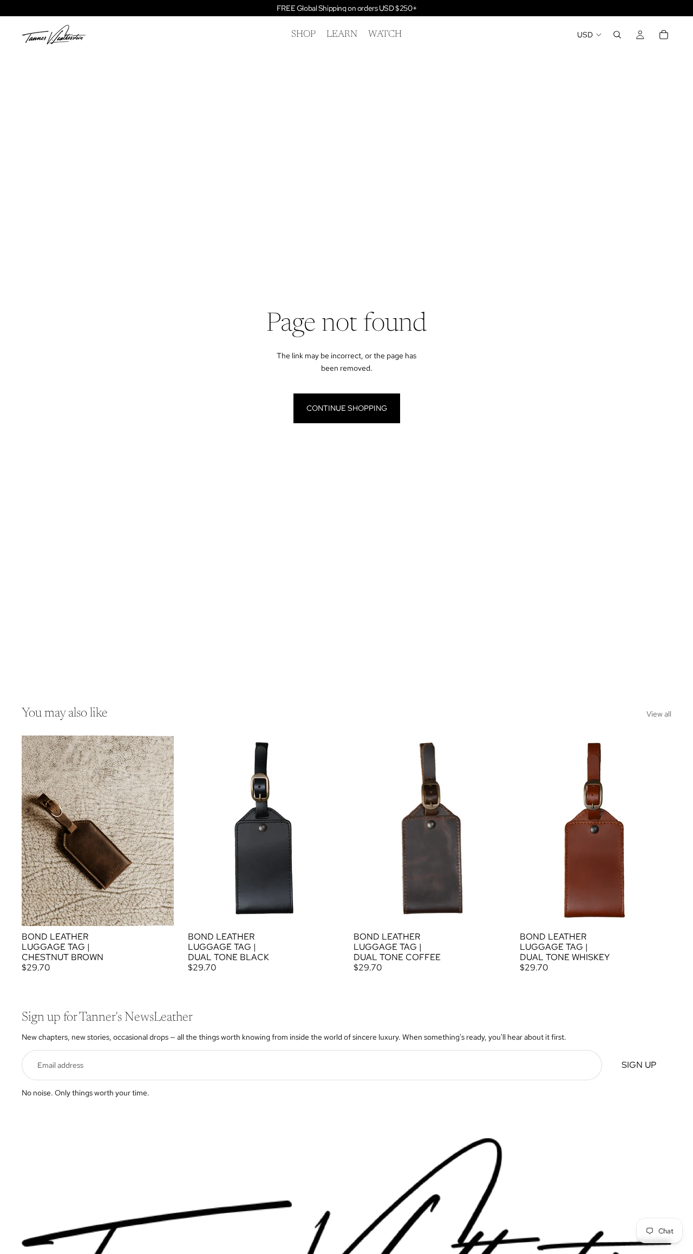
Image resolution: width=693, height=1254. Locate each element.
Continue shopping (346, 408)
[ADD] (157, 909)
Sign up (639, 1065)
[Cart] (664, 35)
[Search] (617, 35)
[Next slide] (323, 831)
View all (658, 714)
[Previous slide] (204, 831)
